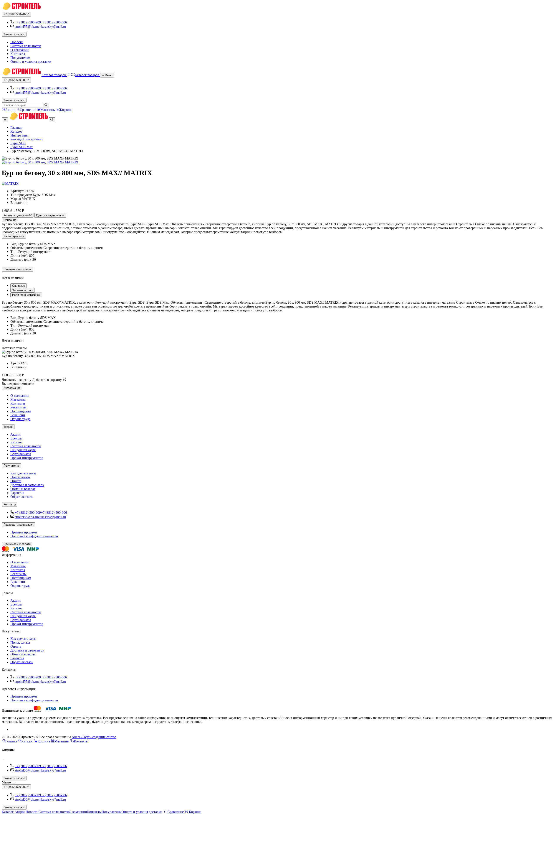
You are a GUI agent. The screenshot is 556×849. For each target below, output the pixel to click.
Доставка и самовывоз (27, 485)
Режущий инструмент (26, 139)
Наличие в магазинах (17, 269)
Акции (15, 434)
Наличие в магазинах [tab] (26, 294)
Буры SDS (18, 143)
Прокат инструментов (26, 458)
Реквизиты (18, 407)
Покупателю (11, 465)
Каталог (16, 131)
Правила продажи (23, 532)
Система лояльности (25, 46)
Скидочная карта (23, 450)
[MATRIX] (10, 183)
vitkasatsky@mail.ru (52, 26)
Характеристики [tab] (22, 290)
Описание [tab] (18, 285)
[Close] (3, 759)
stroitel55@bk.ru (26, 26)
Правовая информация (18, 524)
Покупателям (20, 57)
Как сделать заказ (23, 473)
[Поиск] (46, 105)
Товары (8, 426)
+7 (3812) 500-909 (14, 14)
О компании (19, 50)
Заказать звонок (14, 34)
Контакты (17, 54)
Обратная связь (21, 497)
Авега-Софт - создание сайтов (94, 737)
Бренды (16, 438)
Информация (11, 388)
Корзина (44, 741)
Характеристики (13, 236)
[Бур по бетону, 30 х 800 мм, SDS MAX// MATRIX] (278, 162)
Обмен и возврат (22, 489)
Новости (16, 42)
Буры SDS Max (21, 147)
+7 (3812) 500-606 (54, 22)
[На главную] (21, 10)
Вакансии (17, 415)
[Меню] (5, 119)
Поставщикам (20, 411)
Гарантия (17, 493)
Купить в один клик (16, 215)
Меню (108, 75)
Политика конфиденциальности (34, 536)
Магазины (18, 399)
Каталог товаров (54, 75)
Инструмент (19, 135)
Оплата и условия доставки (30, 61)
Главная (16, 127)
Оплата (15, 481)
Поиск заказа (20, 477)
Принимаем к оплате (17, 544)
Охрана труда (20, 419)
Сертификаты (20, 454)
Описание (9, 220)
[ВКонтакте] (12, 729)
